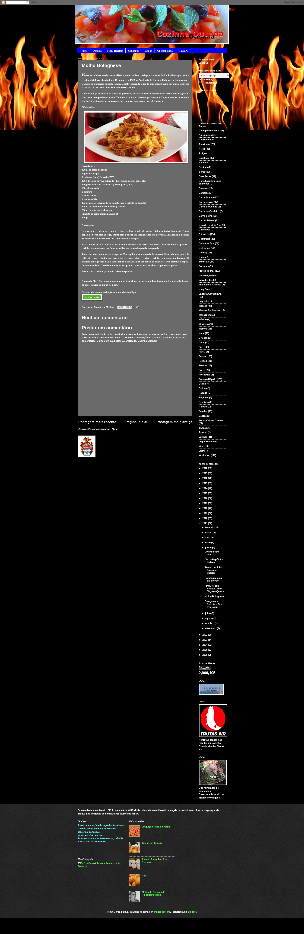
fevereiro (210, 527)
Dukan (202, 257)
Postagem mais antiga (174, 422)
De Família (204, 248)
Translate (210, 82)
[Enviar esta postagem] (137, 307)
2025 (205, 650)
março (209, 532)
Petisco (203, 361)
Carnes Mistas (207, 220)
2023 (205, 640)
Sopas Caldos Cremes (211, 420)
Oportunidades (165, 50)
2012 (205, 478)
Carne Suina (205, 216)
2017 (205, 503)
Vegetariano (205, 441)
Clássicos (99, 307)
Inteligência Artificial (210, 284)
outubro (210, 623)
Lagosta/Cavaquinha (210, 294)
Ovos (202, 342)
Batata (202, 162)
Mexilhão (204, 324)
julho (208, 613)
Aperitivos (204, 144)
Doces (202, 252)
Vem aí (148, 50)
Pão (144, 875)
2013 (205, 483)
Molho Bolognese (214, 596)
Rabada (203, 393)
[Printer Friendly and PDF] (92, 299)
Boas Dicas (205, 176)
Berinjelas (204, 172)
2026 (205, 655)
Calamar (203, 188)
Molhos (110, 307)
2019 (205, 513)
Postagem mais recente (97, 422)
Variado (203, 437)
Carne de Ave (206, 202)
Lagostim (204, 301)
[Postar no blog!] (121, 307)
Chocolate (204, 229)
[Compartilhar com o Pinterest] (130, 307)
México (203, 319)
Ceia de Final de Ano (210, 225)
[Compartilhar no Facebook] (127, 307)
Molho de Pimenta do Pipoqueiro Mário (153, 893)
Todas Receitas (115, 50)
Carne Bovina (206, 197)
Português (204, 374)
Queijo (202, 383)
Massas (203, 306)
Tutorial (203, 432)
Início (85, 50)
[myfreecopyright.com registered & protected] (101, 866)
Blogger (192, 912)
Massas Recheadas (209, 310)
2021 (205, 523)
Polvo (202, 370)
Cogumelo (204, 239)
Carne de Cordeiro (209, 211)
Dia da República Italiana (214, 561)
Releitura (204, 402)
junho (208, 547)
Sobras (203, 416)
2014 (205, 488)
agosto (209, 618)
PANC (202, 351)
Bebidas (203, 167)
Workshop (204, 455)
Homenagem (206, 275)
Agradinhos (205, 135)
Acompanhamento (209, 130)
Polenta (203, 365)
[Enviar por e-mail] (118, 307)
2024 (205, 645)
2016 (205, 498)
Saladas (203, 411)
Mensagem (205, 315)
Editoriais (204, 261)
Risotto (203, 406)
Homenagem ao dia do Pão (213, 579)
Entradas (204, 266)
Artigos (203, 153)
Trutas (202, 428)
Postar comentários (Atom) (103, 429)
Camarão (204, 193)
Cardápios (133, 50)
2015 (205, 493)
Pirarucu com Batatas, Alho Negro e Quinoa (214, 589)
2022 (205, 634)
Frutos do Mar (206, 271)
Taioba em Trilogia (152, 843)
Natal (201, 333)
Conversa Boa (206, 243)
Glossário (184, 50)
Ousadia (97, 50)
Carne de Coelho (208, 206)
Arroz (202, 149)
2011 (205, 473)
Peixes (202, 356)
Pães (201, 347)
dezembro (211, 628)
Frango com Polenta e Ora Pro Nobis (213, 604)
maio (208, 542)
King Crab (204, 289)
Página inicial (136, 422)
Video (202, 446)
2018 (205, 508)
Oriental (203, 338)
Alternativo (205, 139)
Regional (204, 397)
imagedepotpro (161, 912)
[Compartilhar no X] (124, 307)
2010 (205, 468)
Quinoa (203, 388)
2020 (205, 518)
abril (208, 537)
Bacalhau (204, 158)
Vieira (202, 450)
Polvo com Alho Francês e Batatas (213, 570)
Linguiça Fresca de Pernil (156, 826)
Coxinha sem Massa (212, 553)
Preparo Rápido (207, 379)
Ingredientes (205, 280)
